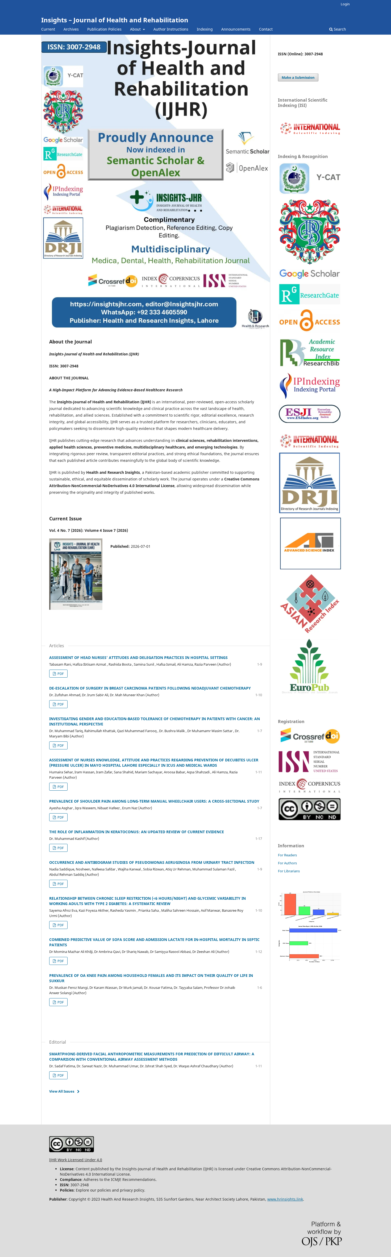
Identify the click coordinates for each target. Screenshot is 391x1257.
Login (345, 4)
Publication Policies (104, 29)
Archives (71, 29)
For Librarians (289, 871)
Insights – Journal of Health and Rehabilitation (114, 19)
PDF (60, 673)
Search (339, 29)
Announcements (236, 29)
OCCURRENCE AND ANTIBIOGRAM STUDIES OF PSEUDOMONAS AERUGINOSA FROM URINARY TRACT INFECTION (151, 862)
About (136, 29)
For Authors (287, 863)
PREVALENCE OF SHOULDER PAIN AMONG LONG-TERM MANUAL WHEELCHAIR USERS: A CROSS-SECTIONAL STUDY (154, 801)
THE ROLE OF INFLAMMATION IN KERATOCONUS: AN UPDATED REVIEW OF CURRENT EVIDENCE (136, 831)
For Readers (287, 855)
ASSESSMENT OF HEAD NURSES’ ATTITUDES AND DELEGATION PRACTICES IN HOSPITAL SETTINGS (138, 657)
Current (48, 29)
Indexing (205, 29)
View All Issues (61, 1091)
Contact (266, 29)
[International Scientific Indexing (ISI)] (310, 134)
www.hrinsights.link (285, 1199)
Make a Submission (298, 77)
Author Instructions (170, 29)
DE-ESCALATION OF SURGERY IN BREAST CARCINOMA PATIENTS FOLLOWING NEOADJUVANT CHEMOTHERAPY (150, 688)
